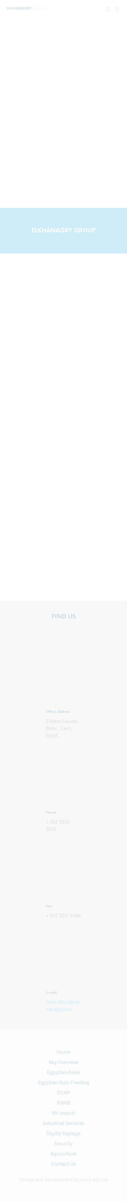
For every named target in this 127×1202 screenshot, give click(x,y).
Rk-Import (63, 1113)
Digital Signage (63, 1133)
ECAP (63, 1092)
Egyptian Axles (63, 1072)
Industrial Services (63, 1123)
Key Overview (64, 1062)
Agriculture (63, 1153)
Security (63, 1143)
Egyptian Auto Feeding (63, 1082)
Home (63, 1052)
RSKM (63, 1103)
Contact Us (63, 1164)
